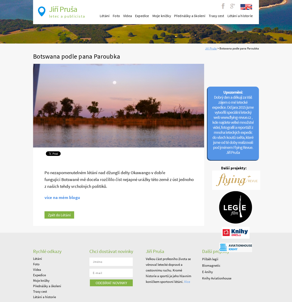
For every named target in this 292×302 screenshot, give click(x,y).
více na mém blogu (62, 197)
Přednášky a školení (190, 15)
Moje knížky (161, 15)
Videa (127, 15)
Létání (105, 15)
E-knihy (207, 272)
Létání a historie (240, 15)
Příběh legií (210, 259)
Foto (116, 15)
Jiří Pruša (211, 48)
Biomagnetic (211, 265)
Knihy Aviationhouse (216, 278)
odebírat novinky (111, 282)
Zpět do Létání (59, 214)
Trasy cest (216, 15)
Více (187, 281)
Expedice (142, 15)
